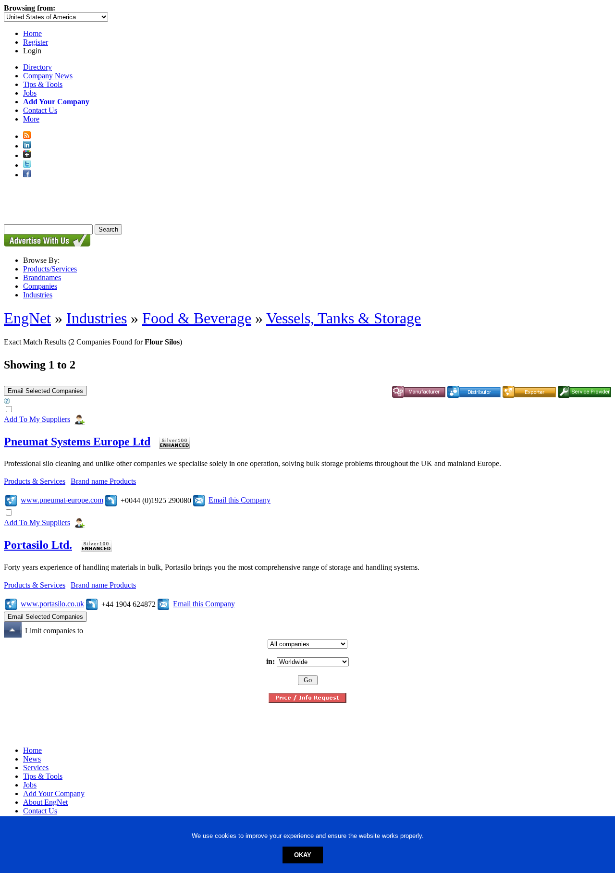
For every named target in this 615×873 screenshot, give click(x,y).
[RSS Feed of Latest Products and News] (27, 136)
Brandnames (42, 277)
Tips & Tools (42, 84)
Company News (48, 76)
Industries (37, 295)
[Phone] (111, 500)
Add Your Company (54, 793)
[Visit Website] (11, 500)
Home (32, 33)
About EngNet (45, 802)
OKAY (302, 855)
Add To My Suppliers (37, 419)
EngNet (27, 318)
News (32, 759)
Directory (37, 67)
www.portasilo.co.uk (52, 604)
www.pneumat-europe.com (62, 500)
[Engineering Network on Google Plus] (27, 155)
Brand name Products (103, 481)
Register (35, 42)
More (31, 119)
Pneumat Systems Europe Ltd (77, 441)
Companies (40, 286)
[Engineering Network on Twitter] (27, 165)
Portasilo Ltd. (38, 545)
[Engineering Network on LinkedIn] (27, 146)
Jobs (30, 93)
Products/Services (50, 269)
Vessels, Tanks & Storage (343, 318)
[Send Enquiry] (199, 500)
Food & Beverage (196, 318)
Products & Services (34, 481)
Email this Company (240, 500)
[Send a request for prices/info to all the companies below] (307, 700)
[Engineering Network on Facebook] (27, 175)
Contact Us (40, 110)
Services (36, 767)
